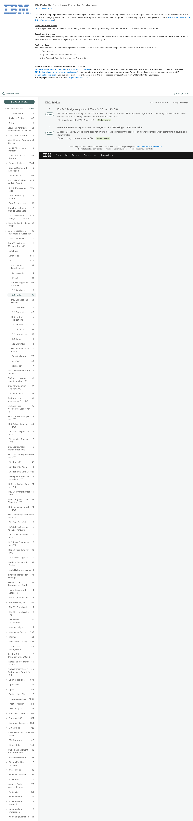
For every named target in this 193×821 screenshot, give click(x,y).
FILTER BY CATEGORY (16, 108)
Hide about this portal (44, 8)
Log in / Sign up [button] (179, 93)
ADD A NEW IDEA (20, 102)
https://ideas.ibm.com (44, 20)
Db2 (77, 120)
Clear (31, 108)
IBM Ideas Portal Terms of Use (149, 147)
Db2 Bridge (85, 120)
